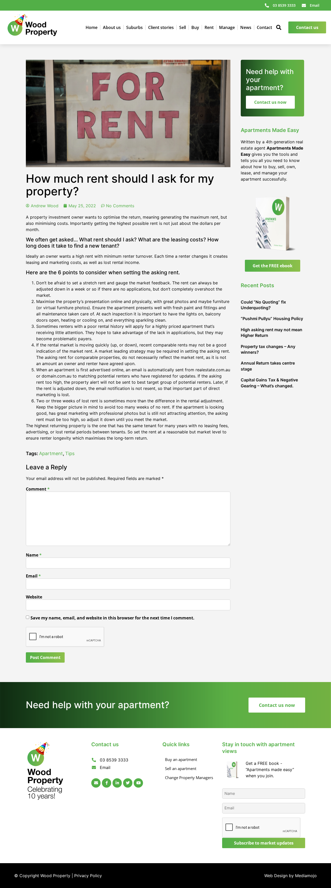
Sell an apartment (180, 768)
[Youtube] (138, 783)
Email (33, 576)
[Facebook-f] (106, 783)
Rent (209, 27)
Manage (227, 27)
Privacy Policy (88, 875)
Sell (182, 27)
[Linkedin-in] (117, 783)
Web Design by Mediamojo (290, 875)
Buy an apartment (181, 759)
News (245, 27)
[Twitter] (127, 783)
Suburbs (134, 27)
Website (34, 597)
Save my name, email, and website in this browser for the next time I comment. (112, 618)
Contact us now (270, 102)
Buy (195, 27)
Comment (38, 489)
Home (91, 27)
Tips (69, 453)
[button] (279, 27)
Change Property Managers (189, 777)
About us (112, 27)
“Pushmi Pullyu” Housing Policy (272, 318)
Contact (264, 27)
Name (34, 555)
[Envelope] (96, 783)
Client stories (161, 27)
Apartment (51, 453)
